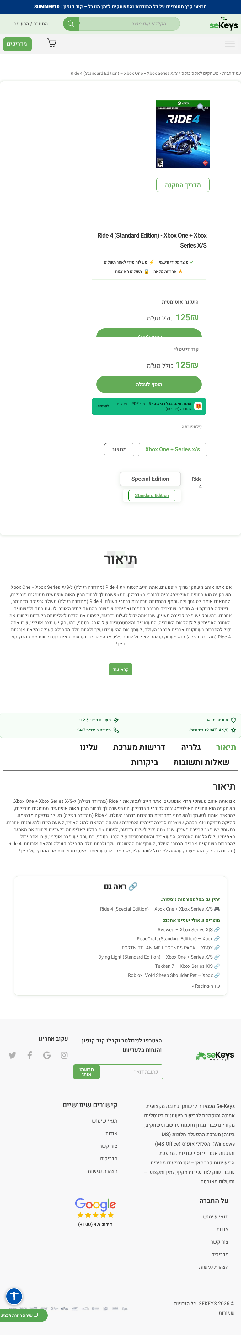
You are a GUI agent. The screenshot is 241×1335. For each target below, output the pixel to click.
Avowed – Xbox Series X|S (185, 929)
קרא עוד (121, 669)
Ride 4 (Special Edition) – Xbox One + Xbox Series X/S (156, 909)
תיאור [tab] (226, 747)
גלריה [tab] (191, 747)
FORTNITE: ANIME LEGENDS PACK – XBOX (167, 947)
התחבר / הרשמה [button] (30, 24)
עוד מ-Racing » (206, 986)
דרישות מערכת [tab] (139, 747)
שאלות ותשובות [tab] (201, 763)
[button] (149, 406)
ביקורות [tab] (144, 763)
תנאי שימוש (104, 1121)
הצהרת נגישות (102, 1171)
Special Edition (150, 479)
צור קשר (108, 1146)
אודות (111, 1133)
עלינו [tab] (89, 747)
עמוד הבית (231, 73)
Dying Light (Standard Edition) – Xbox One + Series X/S (155, 957)
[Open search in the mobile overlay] (121, 24)
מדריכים (108, 1159)
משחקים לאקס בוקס (200, 73)
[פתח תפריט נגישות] (14, 1296)
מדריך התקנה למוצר (183, 186)
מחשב (119, 449)
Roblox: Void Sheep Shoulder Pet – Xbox (170, 975)
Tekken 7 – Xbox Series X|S (184, 966)
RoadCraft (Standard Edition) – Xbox (175, 938)
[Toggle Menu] (230, 44)
